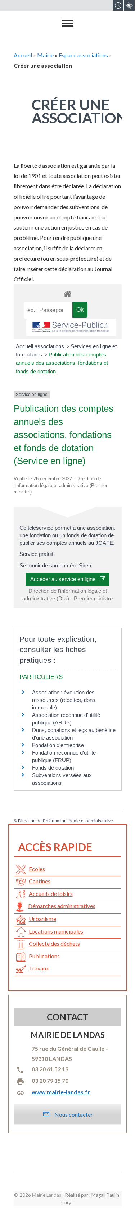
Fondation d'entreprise (58, 745)
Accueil (23, 55)
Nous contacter (73, 1114)
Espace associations (83, 55)
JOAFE (104, 543)
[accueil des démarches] (67, 293)
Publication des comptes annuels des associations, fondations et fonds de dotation (62, 362)
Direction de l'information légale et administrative (65, 820)
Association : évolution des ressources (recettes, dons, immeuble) (64, 699)
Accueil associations (41, 346)
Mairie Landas (46, 1195)
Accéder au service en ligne (65, 579)
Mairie (45, 55)
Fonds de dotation (53, 768)
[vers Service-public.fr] (71, 327)
